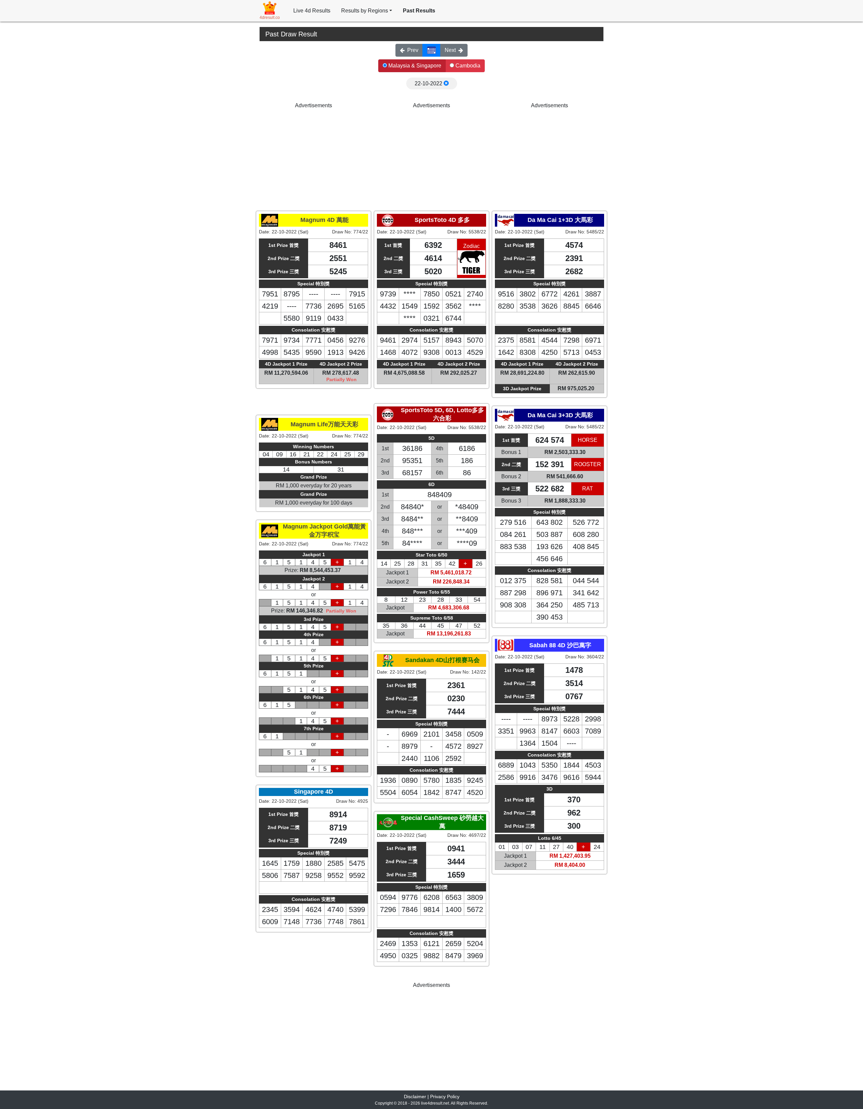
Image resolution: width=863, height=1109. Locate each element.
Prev (412, 50)
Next (450, 50)
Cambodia (467, 65)
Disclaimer (415, 1096)
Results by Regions (364, 10)
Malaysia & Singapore (414, 65)
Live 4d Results (311, 10)
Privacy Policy (444, 1096)
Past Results (419, 10)
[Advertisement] (313, 157)
